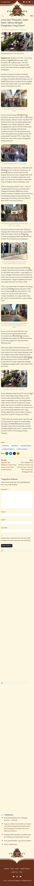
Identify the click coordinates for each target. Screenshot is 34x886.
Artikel (17, 868)
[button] (3, 16)
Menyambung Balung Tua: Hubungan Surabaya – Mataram (15, 819)
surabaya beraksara (22, 449)
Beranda (6, 868)
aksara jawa (6, 446)
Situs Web (4, 528)
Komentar (4, 489)
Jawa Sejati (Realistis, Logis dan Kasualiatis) (17, 841)
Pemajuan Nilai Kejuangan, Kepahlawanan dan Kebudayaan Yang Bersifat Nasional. (17, 836)
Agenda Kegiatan (25, 868)
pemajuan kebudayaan (8, 449)
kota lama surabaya (26, 446)
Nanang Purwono (14, 29)
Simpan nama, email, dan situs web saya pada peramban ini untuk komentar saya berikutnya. (16, 539)
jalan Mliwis (15, 446)
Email (3, 520)
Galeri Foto (15, 872)
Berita (3, 442)
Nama (3, 512)
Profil (12, 868)
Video (20, 872)
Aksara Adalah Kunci (10, 844)
